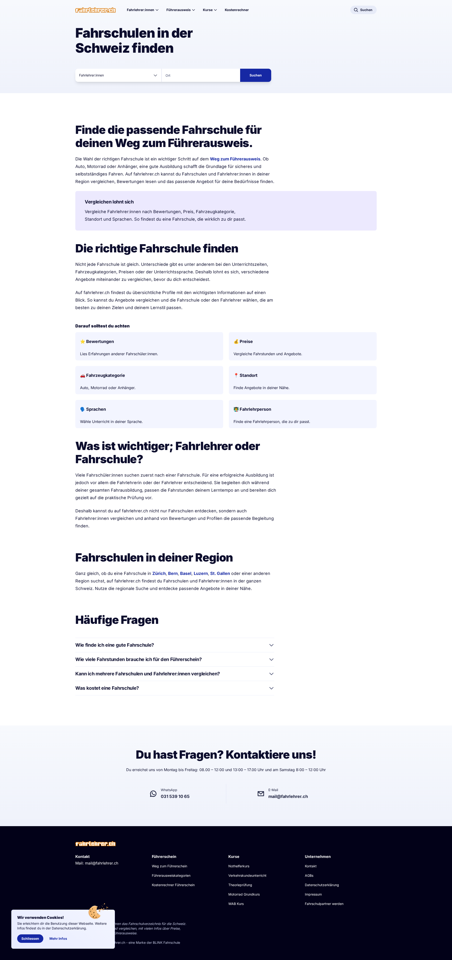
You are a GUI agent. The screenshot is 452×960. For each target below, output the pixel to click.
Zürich (159, 573)
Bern (173, 573)
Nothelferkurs (238, 866)
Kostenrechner (237, 10)
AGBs (309, 875)
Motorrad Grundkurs (244, 894)
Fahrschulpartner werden (324, 904)
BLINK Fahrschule (166, 942)
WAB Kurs (236, 904)
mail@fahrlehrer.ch (101, 863)
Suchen (256, 75)
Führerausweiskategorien (171, 875)
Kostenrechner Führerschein (173, 885)
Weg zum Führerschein (169, 866)
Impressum (313, 894)
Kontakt (311, 866)
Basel (185, 573)
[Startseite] (95, 10)
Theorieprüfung (240, 885)
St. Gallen (220, 573)
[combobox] (118, 75)
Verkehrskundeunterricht (247, 875)
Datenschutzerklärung (322, 885)
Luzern (201, 573)
